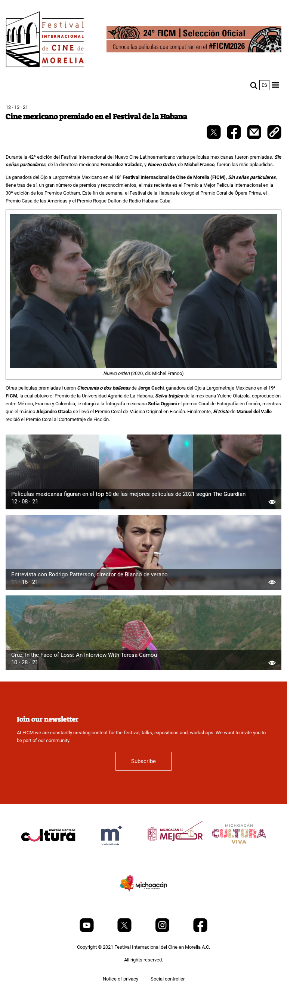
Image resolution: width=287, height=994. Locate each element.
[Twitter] (125, 930)
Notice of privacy (120, 979)
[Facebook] (200, 930)
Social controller (168, 979)
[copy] (274, 133)
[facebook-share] (234, 137)
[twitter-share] (214, 137)
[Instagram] (163, 930)
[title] (48, 853)
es (264, 85)
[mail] (254, 137)
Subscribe (143, 761)
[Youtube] (87, 930)
